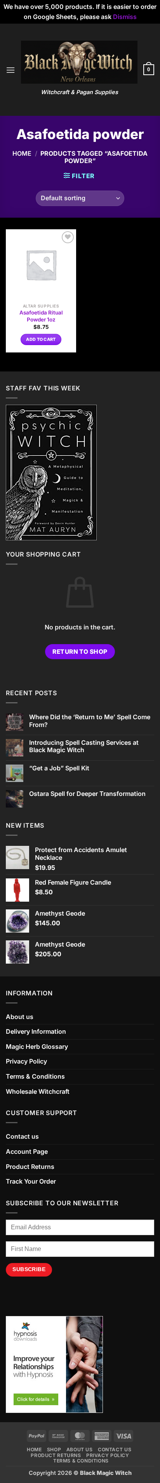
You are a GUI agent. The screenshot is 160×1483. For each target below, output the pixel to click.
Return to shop (80, 651)
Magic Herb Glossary (37, 1046)
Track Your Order (31, 1181)
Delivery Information (36, 1031)
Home (21, 153)
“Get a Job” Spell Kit (59, 768)
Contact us (22, 1136)
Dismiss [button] (125, 17)
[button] (10, 69)
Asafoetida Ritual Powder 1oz (41, 316)
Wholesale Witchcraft (38, 1091)
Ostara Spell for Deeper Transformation (87, 793)
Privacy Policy (26, 1061)
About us (19, 1017)
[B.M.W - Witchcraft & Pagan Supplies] (79, 62)
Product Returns (30, 1166)
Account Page (27, 1151)
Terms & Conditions (35, 1076)
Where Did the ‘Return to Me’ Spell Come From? (89, 720)
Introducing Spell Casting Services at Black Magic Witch (84, 746)
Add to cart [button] (41, 339)
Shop (54, 1449)
